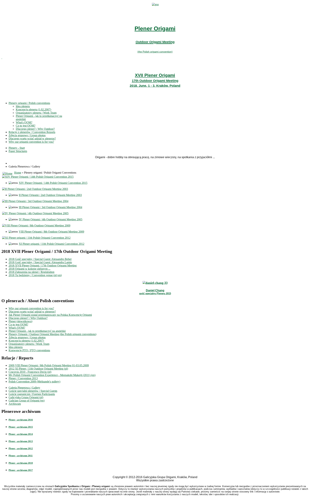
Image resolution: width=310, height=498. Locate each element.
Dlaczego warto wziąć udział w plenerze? (32, 138)
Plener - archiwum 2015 (21, 427)
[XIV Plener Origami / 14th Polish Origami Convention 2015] (37, 176)
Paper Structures (18, 151)
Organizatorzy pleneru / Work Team (36, 112)
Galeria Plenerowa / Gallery (24, 387)
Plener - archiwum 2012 (21, 448)
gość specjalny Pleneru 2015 (155, 293)
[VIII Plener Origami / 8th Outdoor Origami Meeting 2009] (36, 225)
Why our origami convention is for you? (31, 141)
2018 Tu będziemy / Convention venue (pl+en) (35, 275)
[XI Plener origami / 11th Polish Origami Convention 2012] (36, 237)
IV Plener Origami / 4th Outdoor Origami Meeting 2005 (50, 219)
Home (17, 172)
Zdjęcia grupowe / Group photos (27, 135)
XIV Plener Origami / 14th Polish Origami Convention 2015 (53, 182)
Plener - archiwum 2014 (21, 434)
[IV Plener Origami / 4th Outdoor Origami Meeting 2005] (35, 213)
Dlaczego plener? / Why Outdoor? (35, 128)
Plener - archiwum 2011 (21, 455)
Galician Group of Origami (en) (26, 400)
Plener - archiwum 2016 (21, 419)
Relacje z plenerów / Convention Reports (32, 132)
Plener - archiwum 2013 (21, 441)
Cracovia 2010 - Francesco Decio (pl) (30, 371)
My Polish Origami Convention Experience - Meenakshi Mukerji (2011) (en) (52, 375)
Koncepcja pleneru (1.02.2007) (33, 109)
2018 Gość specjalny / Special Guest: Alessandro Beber (40, 259)
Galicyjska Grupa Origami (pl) (26, 397)
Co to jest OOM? (25, 125)
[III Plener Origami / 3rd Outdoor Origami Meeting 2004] (35, 201)
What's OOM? (24, 122)
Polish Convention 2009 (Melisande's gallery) (34, 381)
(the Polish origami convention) (155, 51)
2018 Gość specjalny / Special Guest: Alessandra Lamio (40, 262)
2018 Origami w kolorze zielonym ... (29, 268)
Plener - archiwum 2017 (21, 470)
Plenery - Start (17, 147)
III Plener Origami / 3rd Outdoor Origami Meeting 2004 (50, 207)
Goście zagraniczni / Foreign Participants (32, 394)
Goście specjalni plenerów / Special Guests (33, 390)
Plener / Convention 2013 (23, 378)
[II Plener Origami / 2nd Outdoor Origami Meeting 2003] (35, 188)
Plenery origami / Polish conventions (29, 103)
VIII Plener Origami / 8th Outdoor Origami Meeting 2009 (51, 231)
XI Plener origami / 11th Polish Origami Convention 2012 (51, 243)
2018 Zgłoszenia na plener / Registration (31, 271)
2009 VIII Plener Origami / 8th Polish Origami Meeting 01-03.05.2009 (49, 365)
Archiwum (15, 403)
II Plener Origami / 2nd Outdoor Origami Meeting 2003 (50, 195)
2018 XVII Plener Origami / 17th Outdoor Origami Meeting (43, 265)
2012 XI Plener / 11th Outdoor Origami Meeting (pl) (38, 368)
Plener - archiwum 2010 (21, 463)
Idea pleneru (23, 106)
